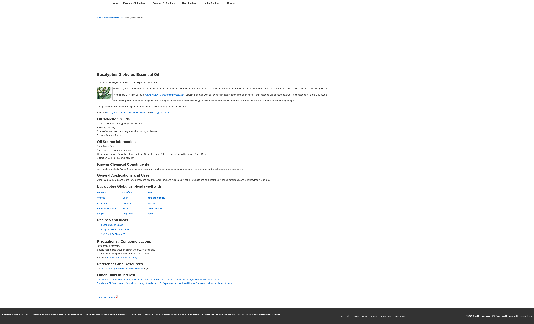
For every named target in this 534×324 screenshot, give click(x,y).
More (229, 3)
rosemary (152, 203)
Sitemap (374, 316)
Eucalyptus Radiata (161, 112)
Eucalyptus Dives (137, 112)
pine (149, 192)
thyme (150, 214)
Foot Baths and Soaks (112, 225)
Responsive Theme (524, 316)
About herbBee (353, 316)
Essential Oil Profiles (134, 3)
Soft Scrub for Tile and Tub (114, 234)
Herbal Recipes (211, 3)
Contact (365, 316)
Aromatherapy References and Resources (122, 268)
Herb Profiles (189, 3)
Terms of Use (399, 316)
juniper (125, 198)
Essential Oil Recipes (163, 3)
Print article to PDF (106, 298)
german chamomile (106, 208)
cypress (101, 198)
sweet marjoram (155, 208)
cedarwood (102, 192)
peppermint (128, 214)
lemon (125, 208)
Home (115, 3)
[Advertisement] (267, 48)
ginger (100, 214)
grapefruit (127, 192)
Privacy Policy (386, 316)
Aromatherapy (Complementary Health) (164, 95)
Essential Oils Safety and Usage (122, 257)
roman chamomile (156, 198)
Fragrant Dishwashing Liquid (115, 229)
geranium (102, 203)
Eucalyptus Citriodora (117, 112)
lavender (126, 203)
